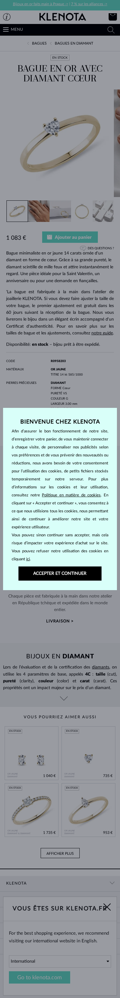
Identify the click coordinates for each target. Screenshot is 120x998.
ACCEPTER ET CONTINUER (59, 573)
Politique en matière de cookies (71, 495)
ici (28, 559)
